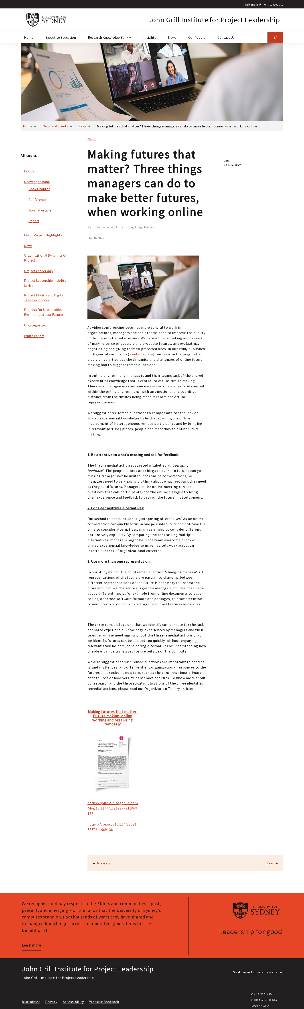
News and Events (55, 126)
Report (33, 221)
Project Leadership (38, 271)
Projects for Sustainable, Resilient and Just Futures (44, 312)
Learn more (31, 945)
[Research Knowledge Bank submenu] (130, 37)
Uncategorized (35, 325)
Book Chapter (39, 189)
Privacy (51, 1001)
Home (27, 126)
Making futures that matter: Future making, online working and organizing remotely (113, 718)
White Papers (34, 336)
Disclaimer (31, 1001)
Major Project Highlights (43, 235)
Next (270, 863)
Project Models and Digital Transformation (44, 297)
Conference (37, 199)
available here (141, 354)
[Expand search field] (275, 37)
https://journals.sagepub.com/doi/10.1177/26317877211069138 (112, 808)
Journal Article (39, 210)
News (82, 126)
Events (29, 171)
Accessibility (73, 1001)
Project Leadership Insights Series (45, 283)
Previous (103, 863)
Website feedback (104, 1001)
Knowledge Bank (37, 181)
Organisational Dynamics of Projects (45, 257)
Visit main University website (264, 4)
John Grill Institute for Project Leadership (214, 19)
